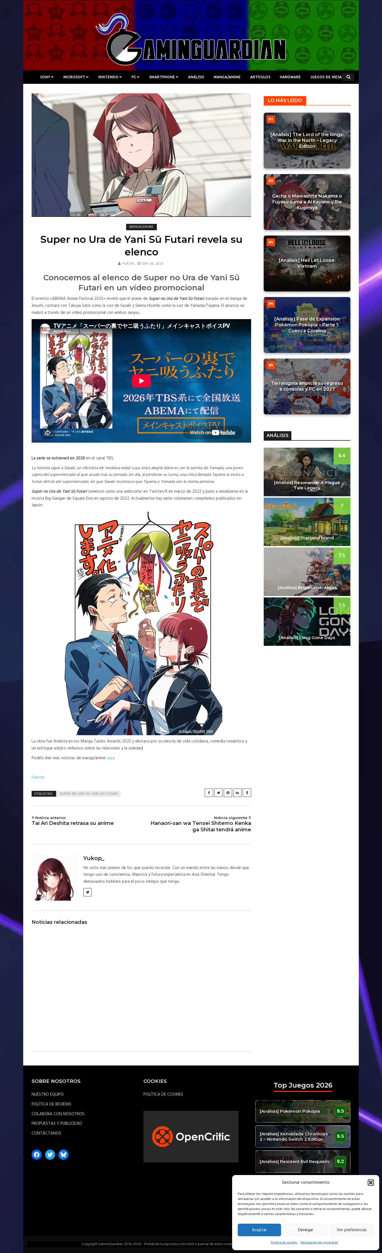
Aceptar (259, 1230)
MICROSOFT (74, 77)
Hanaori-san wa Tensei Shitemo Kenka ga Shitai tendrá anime (200, 824)
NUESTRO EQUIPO (48, 1094)
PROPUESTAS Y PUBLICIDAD (57, 1123)
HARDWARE (290, 77)
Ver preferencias (352, 1230)
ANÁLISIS (196, 77)
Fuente (38, 777)
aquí (110, 758)
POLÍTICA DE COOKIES (163, 1094)
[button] (371, 1182)
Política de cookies (284, 1242)
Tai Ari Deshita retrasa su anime (73, 820)
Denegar (305, 1230)
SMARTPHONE (162, 77)
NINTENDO (108, 77)
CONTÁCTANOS (46, 1133)
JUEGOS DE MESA (326, 77)
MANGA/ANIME (227, 77)
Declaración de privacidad (319, 1242)
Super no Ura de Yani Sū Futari (89, 793)
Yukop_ (129, 264)
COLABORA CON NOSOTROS (58, 1114)
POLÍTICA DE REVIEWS (51, 1104)
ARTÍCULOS (260, 77)
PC (134, 77)
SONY (45, 77)
